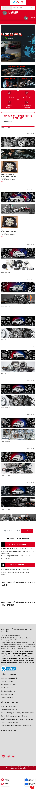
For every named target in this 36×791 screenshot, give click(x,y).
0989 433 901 (31, 555)
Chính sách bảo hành (7, 676)
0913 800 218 (13, 555)
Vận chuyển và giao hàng (8, 679)
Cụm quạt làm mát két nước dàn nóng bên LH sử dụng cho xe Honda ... (8, 176)
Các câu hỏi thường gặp (8, 686)
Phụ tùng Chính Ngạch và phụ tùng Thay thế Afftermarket (18, 707)
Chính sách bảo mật (7, 689)
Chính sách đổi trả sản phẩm (9, 673)
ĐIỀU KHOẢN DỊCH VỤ (7, 692)
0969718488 (13, 569)
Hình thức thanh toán (7, 682)
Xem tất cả (29, 133)
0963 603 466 (22, 555)
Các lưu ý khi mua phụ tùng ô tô (10, 717)
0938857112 (30, 569)
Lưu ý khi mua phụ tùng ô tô (9, 704)
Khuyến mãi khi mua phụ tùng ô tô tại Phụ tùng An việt (17, 714)
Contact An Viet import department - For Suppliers (16, 720)
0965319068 (22, 569)
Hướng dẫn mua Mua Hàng (9, 701)
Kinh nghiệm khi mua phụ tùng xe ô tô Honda (14, 711)
